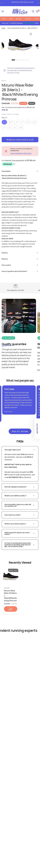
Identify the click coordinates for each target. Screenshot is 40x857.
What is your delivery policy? (15, 495)
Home (3, 28)
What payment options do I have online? (17, 533)
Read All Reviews (20, 431)
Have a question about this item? (14, 271)
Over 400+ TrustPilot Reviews (20, 23)
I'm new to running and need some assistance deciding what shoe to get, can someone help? (17, 545)
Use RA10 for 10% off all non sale (20, 2)
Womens (19, 19)
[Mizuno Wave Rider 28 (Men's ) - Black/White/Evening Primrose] (10, 576)
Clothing (28, 19)
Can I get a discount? (12, 450)
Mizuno (7, 588)
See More (11, 609)
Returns (5, 259)
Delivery (5, 253)
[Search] (33, 11)
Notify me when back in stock (20, 139)
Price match (6, 265)
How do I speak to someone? (15, 487)
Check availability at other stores (20, 153)
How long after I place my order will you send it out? (17, 505)
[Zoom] (30, 34)
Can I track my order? (12, 515)
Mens (11, 19)
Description (6, 171)
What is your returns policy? (15, 524)
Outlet (4, 19)
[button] (37, 428)
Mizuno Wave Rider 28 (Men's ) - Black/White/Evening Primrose (10, 595)
